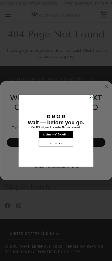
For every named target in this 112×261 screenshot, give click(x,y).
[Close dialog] (90, 97)
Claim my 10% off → (56, 134)
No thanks (56, 143)
